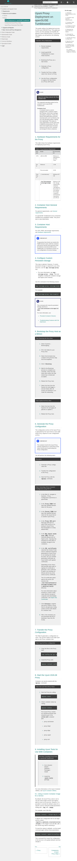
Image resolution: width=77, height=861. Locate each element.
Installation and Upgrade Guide (9, 9)
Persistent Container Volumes (48, 316)
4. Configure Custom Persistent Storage (70, 26)
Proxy (5, 18)
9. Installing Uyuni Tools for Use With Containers (69, 46)
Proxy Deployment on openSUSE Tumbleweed (17, 20)
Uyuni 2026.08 (4, 6)
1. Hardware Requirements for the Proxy (70, 14)
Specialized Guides (6, 43)
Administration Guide (7, 34)
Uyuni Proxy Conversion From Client (14, 25)
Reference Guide (6, 36)
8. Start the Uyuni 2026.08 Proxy (69, 42)
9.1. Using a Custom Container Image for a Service (71, 51)
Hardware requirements (44, 232)
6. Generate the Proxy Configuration (70, 35)
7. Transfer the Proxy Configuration (70, 38)
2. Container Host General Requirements (69, 19)
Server (5, 15)
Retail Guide (5, 39)
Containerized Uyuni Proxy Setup (13, 22)
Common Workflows (7, 41)
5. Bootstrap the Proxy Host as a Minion (69, 30)
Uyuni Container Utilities (49, 790)
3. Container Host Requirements (69, 23)
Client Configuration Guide (8, 32)
